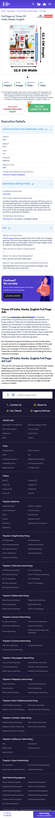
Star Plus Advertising (9, 583)
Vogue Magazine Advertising (37, 692)
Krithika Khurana (34, 748)
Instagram (5, 489)
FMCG (4, 514)
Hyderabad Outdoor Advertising (13, 731)
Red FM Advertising (9, 604)
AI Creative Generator (35, 463)
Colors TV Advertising (35, 583)
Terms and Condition (9, 429)
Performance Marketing (10, 545)
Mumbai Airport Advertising (37, 621)
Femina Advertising (34, 688)
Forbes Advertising (8, 684)
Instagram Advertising (10, 557)
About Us (42, 404)
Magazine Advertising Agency (12, 786)
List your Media (33, 429)
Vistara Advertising (8, 631)
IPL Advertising (7, 765)
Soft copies (8, 238)
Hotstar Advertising (9, 553)
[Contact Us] (39, 5)
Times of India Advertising (11, 662)
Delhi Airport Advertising (10, 626)
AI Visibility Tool (33, 468)
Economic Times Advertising (37, 667)
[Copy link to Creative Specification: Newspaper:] (46, 129)
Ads (29, 455)
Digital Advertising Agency (37, 782)
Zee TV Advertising (8, 579)
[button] (27, 129)
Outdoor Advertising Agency (12, 799)
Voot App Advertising (9, 549)
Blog (3, 480)
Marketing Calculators (10, 459)
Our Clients (15, 410)
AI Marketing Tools (8, 463)
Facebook (31, 480)
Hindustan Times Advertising (38, 671)
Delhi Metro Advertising (36, 705)
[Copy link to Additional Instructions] (33, 184)
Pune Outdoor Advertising (37, 727)
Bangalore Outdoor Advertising (13, 727)
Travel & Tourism (34, 510)
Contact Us (15, 404)
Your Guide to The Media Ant (12, 425)
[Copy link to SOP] (9, 228)
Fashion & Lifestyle (34, 506)
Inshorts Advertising (35, 553)
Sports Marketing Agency (36, 799)
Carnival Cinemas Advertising (12, 650)
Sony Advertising (34, 579)
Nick (3, 744)
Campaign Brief (7, 450)
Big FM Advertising (34, 604)
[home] (5, 5)
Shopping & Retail (8, 506)
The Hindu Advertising (10, 667)
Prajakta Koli (32, 744)
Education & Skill (34, 519)
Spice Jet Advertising (35, 626)
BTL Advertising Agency (10, 803)
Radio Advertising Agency (37, 786)
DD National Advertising (10, 570)
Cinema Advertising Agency (11, 791)
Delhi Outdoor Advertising (37, 722)
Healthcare (6, 523)
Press (30, 493)
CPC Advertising (7, 540)
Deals (4, 438)
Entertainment (33, 514)
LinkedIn (31, 485)
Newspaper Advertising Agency (13, 795)
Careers (30, 438)
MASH (4, 455)
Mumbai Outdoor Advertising (12, 722)
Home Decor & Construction (37, 523)
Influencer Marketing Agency (38, 791)
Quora (4, 493)
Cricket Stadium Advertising (11, 705)
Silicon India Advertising (10, 692)
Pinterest (31, 489)
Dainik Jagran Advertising (11, 671)
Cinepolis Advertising (35, 645)
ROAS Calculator (34, 450)
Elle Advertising (7, 688)
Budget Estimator (8, 468)
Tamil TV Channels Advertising (38, 574)
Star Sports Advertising (10, 587)
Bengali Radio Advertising (11, 609)
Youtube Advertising (35, 549)
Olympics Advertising (35, 769)
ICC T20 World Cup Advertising (39, 765)
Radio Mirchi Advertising (10, 600)
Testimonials (6, 433)
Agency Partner (42, 410)
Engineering (6, 527)
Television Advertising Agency (38, 795)
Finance (5, 519)
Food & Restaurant (8, 510)
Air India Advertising (9, 621)
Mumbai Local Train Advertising (13, 709)
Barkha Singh (7, 748)
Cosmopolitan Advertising (37, 684)
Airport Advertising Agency (11, 782)
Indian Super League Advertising (13, 769)
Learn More (12, 296)
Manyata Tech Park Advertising (39, 709)
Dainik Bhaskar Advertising (37, 662)
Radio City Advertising (35, 609)
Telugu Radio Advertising (36, 600)
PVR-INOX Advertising (10, 645)
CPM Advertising (33, 540)
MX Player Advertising (35, 545)
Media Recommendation (36, 459)
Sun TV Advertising (34, 570)
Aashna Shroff (7, 752)
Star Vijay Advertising (9, 574)
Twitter (4, 485)
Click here (7, 194)
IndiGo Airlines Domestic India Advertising (38, 631)
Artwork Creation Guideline (14, 174)
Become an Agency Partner (37, 425)
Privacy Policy (33, 433)
